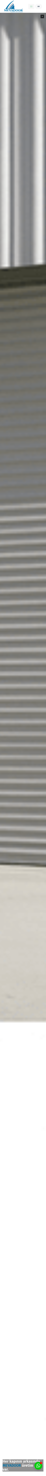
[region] (23, 744)
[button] (31, 6)
